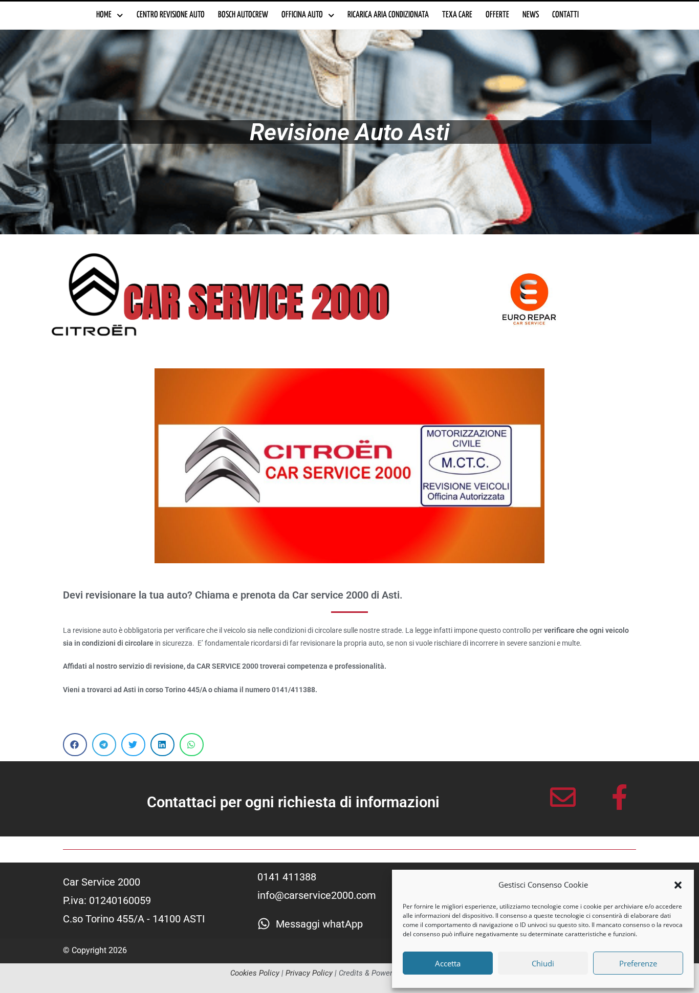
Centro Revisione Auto (171, 15)
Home (104, 15)
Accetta (448, 963)
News (530, 15)
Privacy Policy (309, 973)
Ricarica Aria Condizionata (388, 15)
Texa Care (457, 15)
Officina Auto (302, 15)
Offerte (497, 15)
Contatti (565, 15)
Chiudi (543, 963)
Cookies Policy (254, 973)
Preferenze (638, 963)
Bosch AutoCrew (243, 15)
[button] (678, 885)
